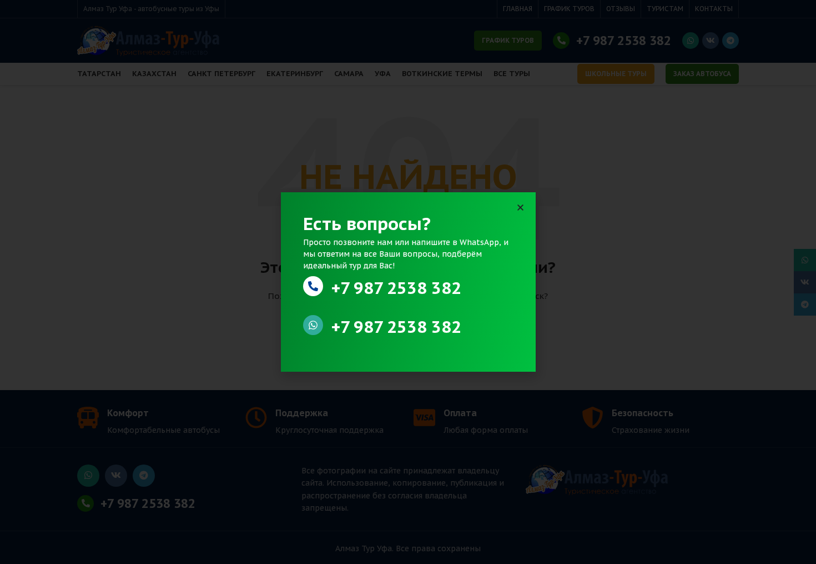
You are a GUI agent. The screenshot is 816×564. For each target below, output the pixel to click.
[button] (520, 207)
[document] (408, 282)
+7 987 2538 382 (396, 287)
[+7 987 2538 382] (313, 286)
